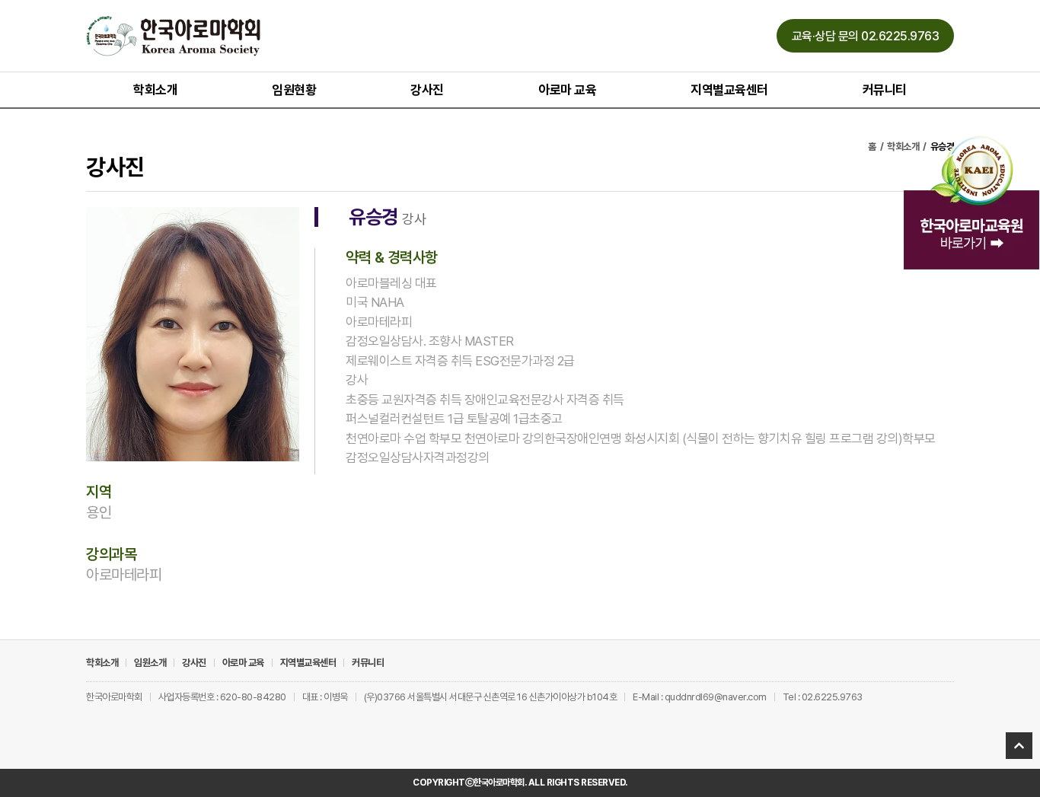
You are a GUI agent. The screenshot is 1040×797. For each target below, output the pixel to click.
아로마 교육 (567, 89)
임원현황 (294, 89)
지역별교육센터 (729, 89)
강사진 (427, 89)
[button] (866, 36)
